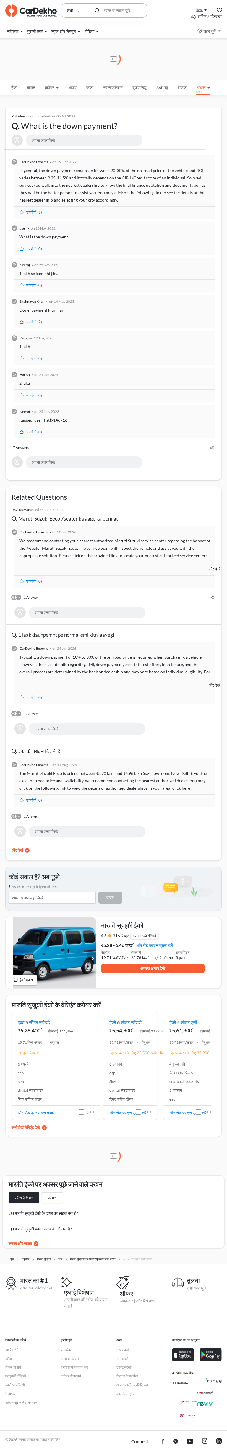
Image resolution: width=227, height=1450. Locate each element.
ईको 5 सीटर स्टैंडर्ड (34, 1022)
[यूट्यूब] (190, 1441)
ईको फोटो (26, 980)
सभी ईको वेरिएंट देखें (26, 1127)
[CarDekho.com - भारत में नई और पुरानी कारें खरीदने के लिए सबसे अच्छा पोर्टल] (31, 10)
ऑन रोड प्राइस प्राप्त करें (154, 945)
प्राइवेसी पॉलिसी (15, 1376)
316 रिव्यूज (121, 935)
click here (181, 788)
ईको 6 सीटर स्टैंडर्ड (125, 1022)
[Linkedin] (219, 1441)
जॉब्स (8, 1358)
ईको (14, 87)
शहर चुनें (209, 31)
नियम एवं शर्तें (13, 1367)
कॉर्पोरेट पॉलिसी (15, 1385)
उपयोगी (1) (34, 212)
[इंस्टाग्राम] (204, 1441)
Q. (64, 122)
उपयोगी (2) (34, 322)
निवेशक (10, 1394)
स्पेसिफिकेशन (24, 1197)
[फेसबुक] (163, 1441)
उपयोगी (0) (34, 248)
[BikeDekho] (180, 1383)
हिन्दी (199, 9)
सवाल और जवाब (20, 1243)
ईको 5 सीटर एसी (183, 1022)
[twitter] (175, 1441)
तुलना (90, 1111)
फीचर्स (52, 1197)
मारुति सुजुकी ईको (122, 925)
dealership (43, 199)
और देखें (214, 568)
